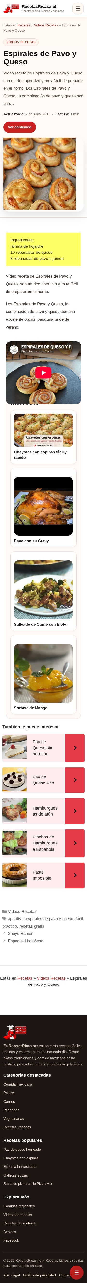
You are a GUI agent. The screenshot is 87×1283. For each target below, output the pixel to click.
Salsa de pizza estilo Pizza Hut (27, 1184)
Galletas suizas (15, 1175)
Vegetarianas (13, 1119)
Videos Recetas (46, 25)
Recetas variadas (17, 1127)
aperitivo (15, 919)
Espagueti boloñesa (25, 941)
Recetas (24, 25)
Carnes (9, 1101)
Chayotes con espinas (21, 1158)
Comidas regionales (19, 1206)
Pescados (11, 1110)
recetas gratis (31, 926)
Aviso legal (11, 1275)
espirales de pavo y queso (49, 919)
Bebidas (9, 1232)
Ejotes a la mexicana (19, 1166)
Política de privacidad (39, 1275)
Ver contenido (19, 127)
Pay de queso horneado (22, 1149)
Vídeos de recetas (17, 1215)
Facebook (11, 1240)
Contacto (66, 1275)
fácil (79, 919)
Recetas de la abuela (19, 1223)
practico (9, 926)
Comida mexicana (17, 1084)
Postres (9, 1093)
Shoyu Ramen (20, 933)
